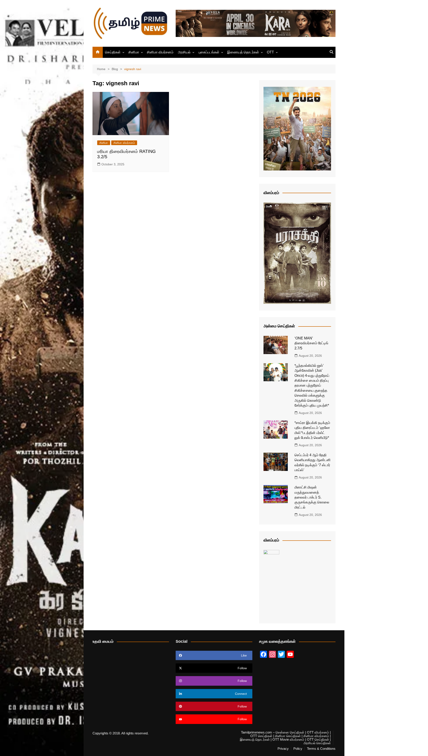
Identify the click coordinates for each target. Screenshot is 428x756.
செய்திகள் (113, 52)
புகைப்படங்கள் (208, 52)
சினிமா (133, 52)
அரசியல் (184, 52)
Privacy (283, 748)
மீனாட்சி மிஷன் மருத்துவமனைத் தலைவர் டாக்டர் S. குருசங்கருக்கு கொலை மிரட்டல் (311, 497)
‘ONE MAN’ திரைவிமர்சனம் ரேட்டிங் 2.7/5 (311, 343)
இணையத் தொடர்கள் (243, 52)
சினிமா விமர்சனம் (160, 52)
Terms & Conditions (321, 748)
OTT (270, 52)
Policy (297, 748)
